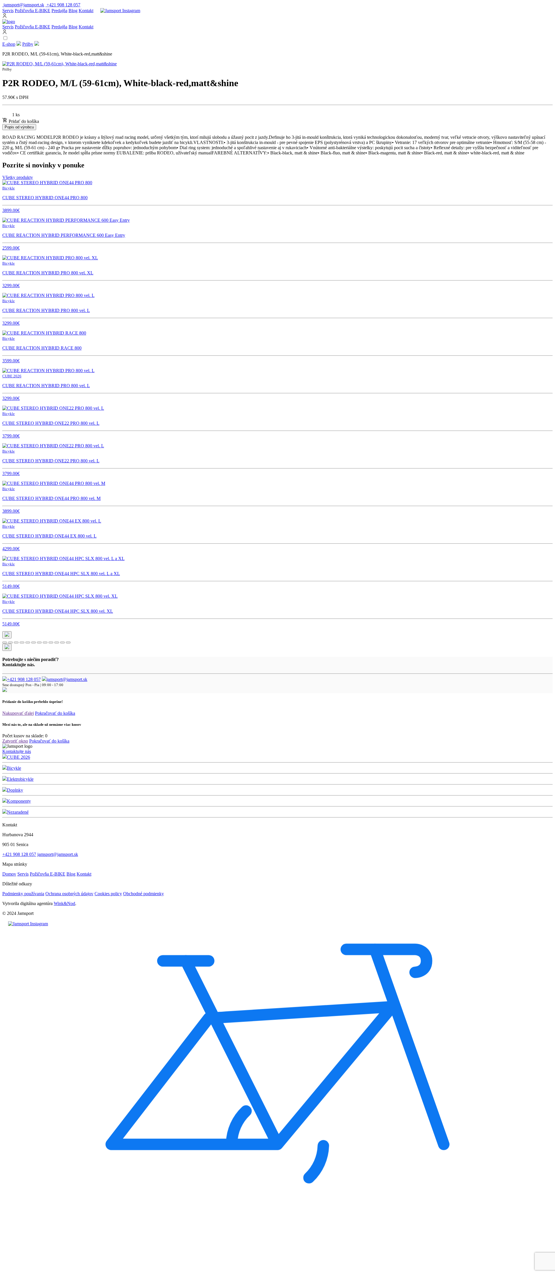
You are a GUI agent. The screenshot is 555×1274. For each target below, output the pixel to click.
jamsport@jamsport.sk (67, 679)
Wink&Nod (64, 903)
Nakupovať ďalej (18, 713)
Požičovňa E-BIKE (32, 10)
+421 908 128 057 (24, 679)
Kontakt (86, 10)
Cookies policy (108, 893)
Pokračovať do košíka (55, 713)
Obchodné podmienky (143, 893)
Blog (73, 10)
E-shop (8, 44)
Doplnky (15, 790)
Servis (8, 10)
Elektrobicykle (20, 779)
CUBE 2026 (18, 757)
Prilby (27, 44)
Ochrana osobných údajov (69, 893)
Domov (9, 874)
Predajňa (59, 10)
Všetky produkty (17, 177)
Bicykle (14, 768)
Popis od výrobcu (19, 127)
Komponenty (19, 801)
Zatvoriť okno (15, 740)
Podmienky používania (23, 893)
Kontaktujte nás (16, 751)
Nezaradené (18, 812)
